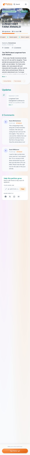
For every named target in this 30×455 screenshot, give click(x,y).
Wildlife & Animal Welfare (9, 11)
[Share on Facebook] (5, 196)
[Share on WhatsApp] (14, 196)
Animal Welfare (7, 81)
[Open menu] (26, 4)
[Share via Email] (18, 196)
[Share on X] (10, 196)
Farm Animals (17, 81)
